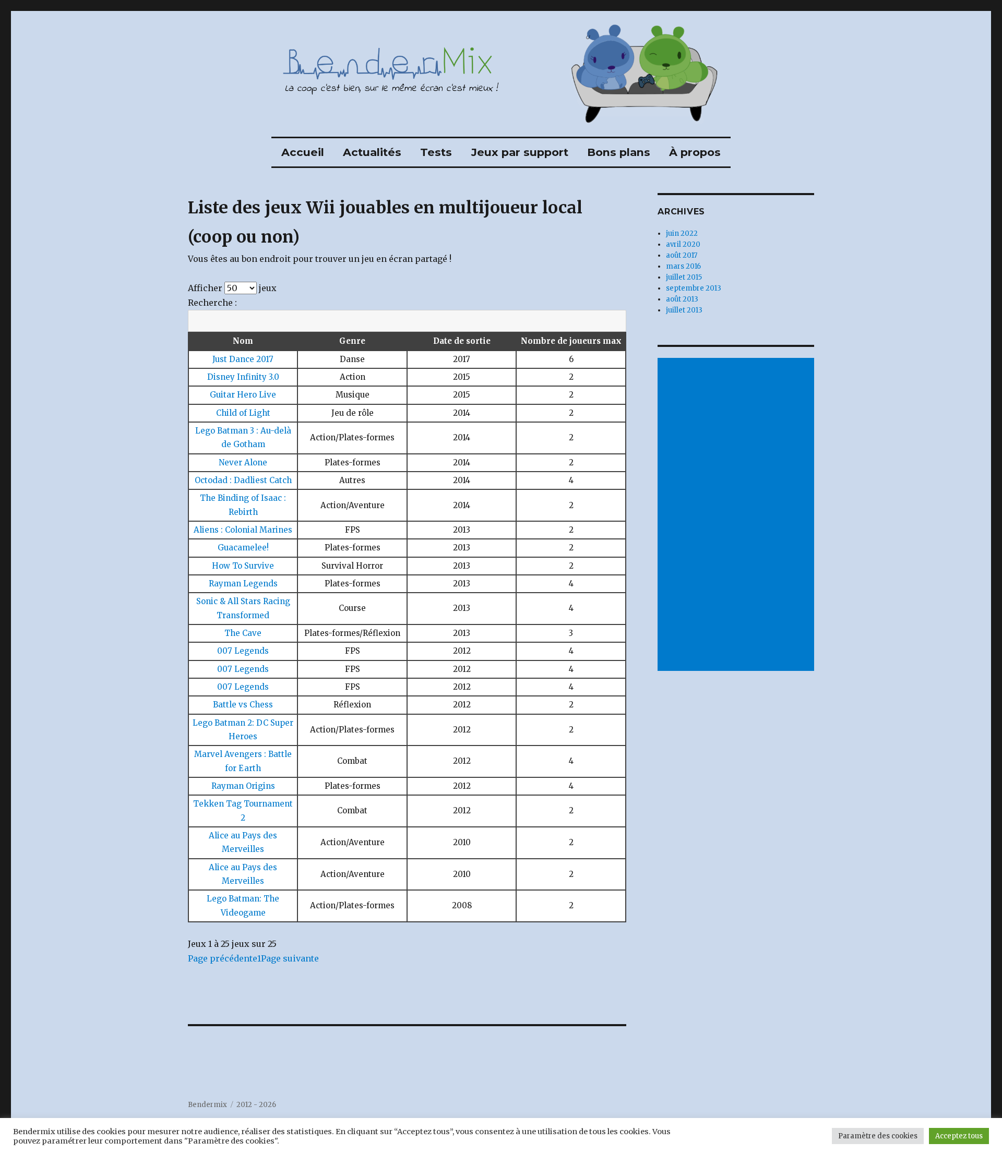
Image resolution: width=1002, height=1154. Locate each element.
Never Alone (243, 462)
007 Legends (243, 651)
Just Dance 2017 (242, 359)
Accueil (302, 152)
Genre (352, 341)
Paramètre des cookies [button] (877, 1136)
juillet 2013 (684, 310)
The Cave (242, 633)
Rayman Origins (243, 786)
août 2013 (682, 299)
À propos (695, 152)
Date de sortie (462, 341)
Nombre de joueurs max (571, 341)
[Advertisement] (737, 515)
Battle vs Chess (243, 705)
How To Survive (243, 566)
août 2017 (681, 255)
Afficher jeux (232, 288)
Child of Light (243, 413)
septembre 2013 (693, 288)
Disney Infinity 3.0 (243, 377)
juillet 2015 (684, 277)
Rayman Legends (243, 583)
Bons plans (618, 152)
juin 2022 (682, 233)
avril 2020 (683, 244)
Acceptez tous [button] (959, 1136)
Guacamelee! (243, 547)
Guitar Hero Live (243, 395)
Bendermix (207, 1104)
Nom (243, 341)
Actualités (372, 152)
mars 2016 (683, 266)
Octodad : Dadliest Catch (243, 480)
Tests (436, 152)
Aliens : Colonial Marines (243, 530)
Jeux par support (519, 152)
